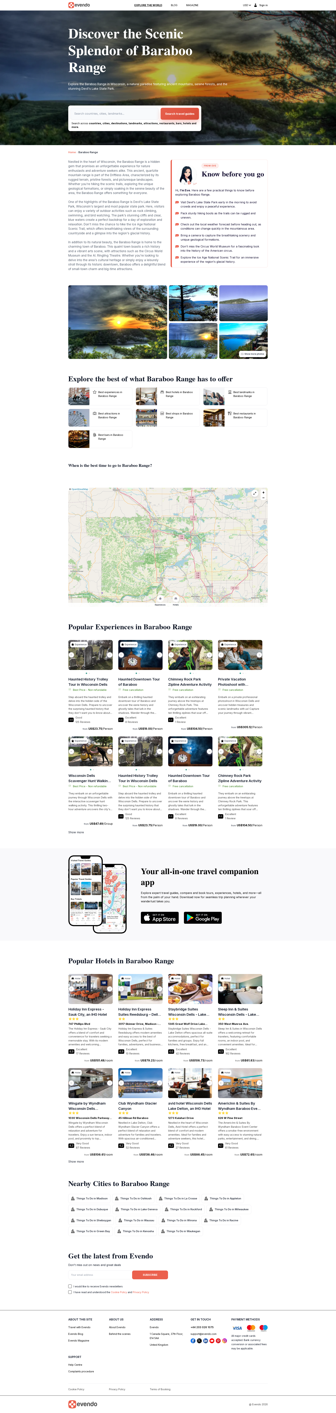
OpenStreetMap (80, 489)
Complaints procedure (81, 1371)
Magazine (192, 5)
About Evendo (117, 1327)
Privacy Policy (141, 1292)
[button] (263, 492)
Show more (76, 832)
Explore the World (148, 5)
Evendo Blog (75, 1333)
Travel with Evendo (79, 1327)
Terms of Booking (160, 1389)
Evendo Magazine (78, 1340)
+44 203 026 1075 (202, 1327)
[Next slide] (109, 655)
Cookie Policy (119, 1292)
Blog (174, 5)
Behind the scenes (120, 1333)
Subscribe (150, 1274)
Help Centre (75, 1364)
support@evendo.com (203, 1333)
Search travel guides (179, 113)
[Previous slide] (71, 655)
